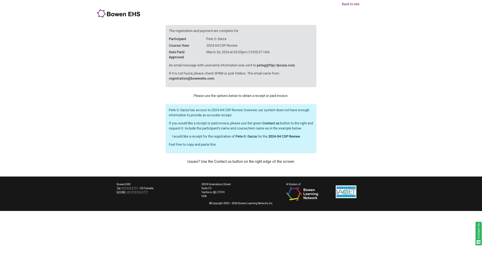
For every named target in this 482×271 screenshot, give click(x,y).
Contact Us (478, 231)
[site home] (119, 13)
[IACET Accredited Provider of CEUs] (346, 191)
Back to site (350, 4)
